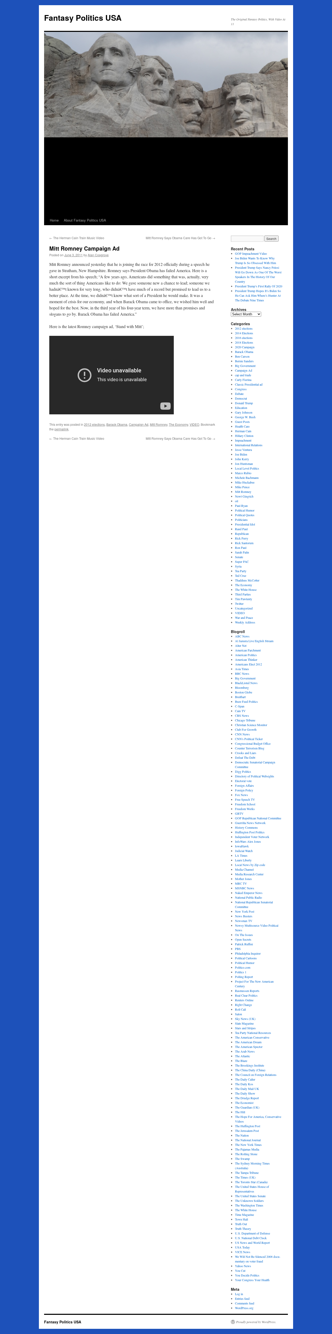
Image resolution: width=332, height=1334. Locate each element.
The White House (246, 589)
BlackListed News (246, 683)
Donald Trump (244, 403)
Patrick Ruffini (244, 944)
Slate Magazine (244, 1023)
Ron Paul (240, 547)
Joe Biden (241, 454)
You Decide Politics (247, 1275)
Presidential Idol (245, 524)
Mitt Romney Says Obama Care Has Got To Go (180, 238)
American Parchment (248, 650)
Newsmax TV (243, 921)
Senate (239, 557)
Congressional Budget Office (253, 743)
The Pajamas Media (247, 1149)
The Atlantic (242, 1056)
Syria (238, 566)
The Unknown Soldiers (249, 1200)
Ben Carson (242, 356)
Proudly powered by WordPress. (256, 1322)
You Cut (240, 1270)
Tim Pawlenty (243, 599)
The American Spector (248, 1047)
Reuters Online (244, 1000)
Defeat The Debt (245, 757)
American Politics (246, 655)
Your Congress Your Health (252, 1280)
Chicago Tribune (245, 720)
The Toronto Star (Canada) (251, 1182)
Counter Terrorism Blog (249, 748)
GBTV (239, 813)
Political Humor (244, 510)
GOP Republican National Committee (258, 818)
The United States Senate (250, 1196)
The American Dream (248, 1042)
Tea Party (240, 571)
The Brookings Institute (249, 1065)
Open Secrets (243, 939)
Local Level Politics (247, 468)
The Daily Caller (245, 1079)
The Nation (242, 1135)
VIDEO (194, 424)
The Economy (178, 424)
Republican (242, 533)
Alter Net (240, 645)
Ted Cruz (240, 575)
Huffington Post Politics (250, 832)
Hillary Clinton (244, 436)
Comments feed (244, 1303)
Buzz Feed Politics (246, 701)
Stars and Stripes (245, 1028)
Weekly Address (245, 622)
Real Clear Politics (246, 995)
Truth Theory (243, 1228)
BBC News (242, 673)
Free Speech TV (245, 799)
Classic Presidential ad (248, 384)
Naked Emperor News (248, 893)
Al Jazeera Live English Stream (254, 641)
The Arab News (245, 1051)
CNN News (242, 734)
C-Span (239, 706)
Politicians (241, 519)
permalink (61, 429)
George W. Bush (245, 417)
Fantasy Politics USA (83, 17)
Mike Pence (242, 487)
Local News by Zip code (250, 865)
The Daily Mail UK (247, 1089)
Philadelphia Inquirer (248, 953)
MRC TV (241, 883)
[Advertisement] (166, 176)
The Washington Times (249, 1205)
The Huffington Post (247, 1126)
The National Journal (248, 1140)
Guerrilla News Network (250, 823)
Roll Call (240, 1009)
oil (236, 501)
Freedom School (245, 804)
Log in (239, 1294)
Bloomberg (242, 687)
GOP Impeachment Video (251, 253)
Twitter (239, 603)
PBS (238, 949)
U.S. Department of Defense (252, 1233)
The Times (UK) (245, 1177)
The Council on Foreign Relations (255, 1075)
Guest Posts (242, 422)
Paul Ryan (241, 505)
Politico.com (242, 967)
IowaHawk (242, 846)
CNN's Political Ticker (249, 739)
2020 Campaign (244, 347)
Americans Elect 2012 (248, 664)
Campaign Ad (138, 424)
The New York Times (248, 1145)
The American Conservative (252, 1037)
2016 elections (244, 338)
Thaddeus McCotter (247, 580)
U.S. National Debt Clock (251, 1238)
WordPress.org (244, 1308)
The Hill (240, 1112)
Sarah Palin (242, 552)
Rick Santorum (244, 543)
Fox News (241, 795)
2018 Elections (244, 342)
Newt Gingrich (244, 496)
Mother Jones (243, 879)
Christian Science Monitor (251, 725)
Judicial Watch (244, 851)
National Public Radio (248, 897)
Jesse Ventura (243, 450)
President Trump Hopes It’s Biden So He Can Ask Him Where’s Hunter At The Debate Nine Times (258, 295)
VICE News (242, 1252)
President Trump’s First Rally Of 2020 (258, 286)
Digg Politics (243, 771)
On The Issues (244, 935)
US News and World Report (252, 1242)
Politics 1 (240, 972)
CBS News (242, 715)
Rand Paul (241, 529)
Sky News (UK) (245, 1019)
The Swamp (242, 1158)
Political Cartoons (246, 958)
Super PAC (242, 561)
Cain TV (240, 711)
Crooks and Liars (245, 753)
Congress (241, 389)
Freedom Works (245, 809)
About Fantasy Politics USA (85, 220)
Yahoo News (243, 1266)
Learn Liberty (243, 860)
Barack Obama (116, 424)
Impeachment (243, 440)
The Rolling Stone (246, 1154)
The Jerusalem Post (247, 1131)
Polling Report (244, 977)
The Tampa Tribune (247, 1172)
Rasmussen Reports (247, 991)
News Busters (243, 916)
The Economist (244, 1103)
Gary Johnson (243, 412)
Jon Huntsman (244, 464)
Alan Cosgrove (98, 255)
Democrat (241, 398)
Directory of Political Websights (254, 776)
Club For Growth (246, 729)
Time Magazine (244, 1214)
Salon (238, 1014)
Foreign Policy (244, 790)
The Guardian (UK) (247, 1107)
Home (54, 220)
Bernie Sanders (244, 361)
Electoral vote (243, 781)
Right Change (243, 1005)
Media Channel (244, 869)
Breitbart (240, 697)
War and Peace (244, 617)
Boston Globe (243, 692)
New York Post (244, 911)
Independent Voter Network (252, 837)
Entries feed (242, 1298)
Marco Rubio (243, 473)
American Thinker (246, 659)
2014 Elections (244, 333)
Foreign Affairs (244, 785)
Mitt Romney (158, 424)
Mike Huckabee (244, 482)
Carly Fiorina (243, 380)
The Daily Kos (244, 1084)
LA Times (241, 855)
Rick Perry (241, 538)
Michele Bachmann (247, 478)
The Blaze (241, 1061)
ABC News (242, 636)
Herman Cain (243, 431)
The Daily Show (245, 1093)
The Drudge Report (247, 1098)
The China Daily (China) (250, 1070)
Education (241, 408)
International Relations (248, 445)
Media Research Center (249, 874)
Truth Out (241, 1224)
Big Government (245, 366)
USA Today (242, 1247)
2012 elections (94, 424)
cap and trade (243, 375)
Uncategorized (244, 608)
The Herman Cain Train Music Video (76, 238)
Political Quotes (244, 515)
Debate (239, 394)
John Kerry (242, 459)
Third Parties (243, 594)
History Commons (246, 827)
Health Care (242, 426)
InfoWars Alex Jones (248, 841)
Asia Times (242, 669)
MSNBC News (244, 888)
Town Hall (241, 1219)
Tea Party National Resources (253, 1033)
